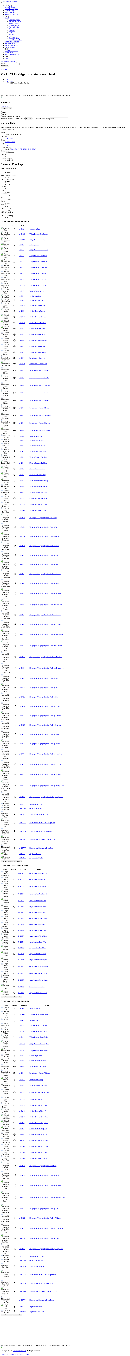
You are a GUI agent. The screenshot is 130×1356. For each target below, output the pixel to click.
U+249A (22, 492)
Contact (16, 1354)
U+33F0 (21, 754)
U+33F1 (21, 764)
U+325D (22, 1117)
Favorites (4, 69)
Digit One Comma (35, 854)
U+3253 (21, 1092)
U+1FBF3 (22, 1312)
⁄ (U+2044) (23, 149)
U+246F (21, 334)
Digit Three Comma (35, 1307)
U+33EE (22, 734)
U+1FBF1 (22, 858)
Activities (12, 31)
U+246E (21, 329)
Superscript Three (35, 1008)
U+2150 (21, 250)
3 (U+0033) (32, 149)
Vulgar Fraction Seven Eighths (38, 980)
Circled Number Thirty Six (38, 1134)
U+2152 (21, 262)
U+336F (21, 1197)
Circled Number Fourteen (37, 323)
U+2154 (21, 918)
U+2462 (21, 1056)
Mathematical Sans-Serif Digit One (40, 831)
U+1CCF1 (22, 808)
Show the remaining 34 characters (12, 1315)
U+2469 (21, 300)
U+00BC (22, 234)
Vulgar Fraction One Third (38, 267)
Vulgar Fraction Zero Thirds (38, 993)
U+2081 (21, 245)
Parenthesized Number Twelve (39, 378)
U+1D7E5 (22, 1283)
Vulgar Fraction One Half (37, 240)
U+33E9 (21, 687)
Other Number (9, 81)
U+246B (22, 311)
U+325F (21, 1129)
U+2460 (21, 296)
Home (7, 79)
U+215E (21, 980)
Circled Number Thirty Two (38, 1111)
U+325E (21, 1123)
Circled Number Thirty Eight (38, 1146)
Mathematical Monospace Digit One (41, 848)
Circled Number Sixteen (37, 334)
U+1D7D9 (22, 823)
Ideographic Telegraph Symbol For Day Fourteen (45, 725)
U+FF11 (21, 804)
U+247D (22, 364)
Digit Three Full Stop (36, 1080)
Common (8, 145)
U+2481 (21, 393)
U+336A (22, 646)
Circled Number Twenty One (38, 498)
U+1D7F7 (22, 848)
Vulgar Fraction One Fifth (37, 273)
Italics (5, 114)
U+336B (22, 657)
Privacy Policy (24, 1354)
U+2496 (21, 469)
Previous (3, 106)
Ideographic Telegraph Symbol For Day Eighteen (45, 764)
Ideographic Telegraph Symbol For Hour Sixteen (45, 624)
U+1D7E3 (22, 831)
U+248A (22, 1080)
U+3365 (21, 593)
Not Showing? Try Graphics (12, 116)
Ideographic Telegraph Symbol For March (42, 1166)
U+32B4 (22, 1152)
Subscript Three (34, 1020)
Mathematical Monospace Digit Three (41, 1300)
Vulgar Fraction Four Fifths (37, 942)
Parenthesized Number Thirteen (39, 385)
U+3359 (21, 555)
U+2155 (21, 273)
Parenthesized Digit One (37, 358)
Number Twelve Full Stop (37, 451)
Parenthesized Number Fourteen (39, 393)
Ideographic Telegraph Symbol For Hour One (44, 555)
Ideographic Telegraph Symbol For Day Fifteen (44, 734)
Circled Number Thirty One (38, 504)
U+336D (22, 668)
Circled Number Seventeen (38, 340)
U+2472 (21, 352)
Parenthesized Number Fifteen (39, 400)
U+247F (21, 378)
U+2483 (21, 408)
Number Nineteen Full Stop (38, 492)
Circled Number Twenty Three (39, 1092)
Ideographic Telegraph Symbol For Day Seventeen (45, 754)
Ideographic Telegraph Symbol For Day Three (44, 1209)
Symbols (12, 34)
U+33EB (22, 706)
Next (8, 106)
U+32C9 (22, 527)
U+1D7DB (22, 1275)
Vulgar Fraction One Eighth (38, 285)
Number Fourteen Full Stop (38, 463)
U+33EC (22, 716)
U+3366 (21, 604)
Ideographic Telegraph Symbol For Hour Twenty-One (46, 668)
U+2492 (21, 445)
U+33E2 (21, 1209)
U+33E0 (21, 678)
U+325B (22, 504)
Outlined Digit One (35, 808)
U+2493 (21, 451)
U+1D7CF (22, 814)
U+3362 (21, 564)
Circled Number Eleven (37, 305)
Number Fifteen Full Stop (37, 469)
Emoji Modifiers (14, 38)
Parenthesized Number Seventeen (40, 415)
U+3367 (21, 615)
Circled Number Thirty (36, 1099)
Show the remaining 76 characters (12, 861)
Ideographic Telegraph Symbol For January (43, 518)
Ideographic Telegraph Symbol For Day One (43, 678)
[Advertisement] (62, 90)
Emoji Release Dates (15, 40)
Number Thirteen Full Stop (38, 457)
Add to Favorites (6, 108)
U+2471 (21, 346)
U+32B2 (22, 1140)
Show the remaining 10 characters (12, 997)
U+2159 (21, 279)
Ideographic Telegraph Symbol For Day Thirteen (45, 716)
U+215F (21, 291)
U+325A (22, 1099)
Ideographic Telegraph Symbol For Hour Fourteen (45, 604)
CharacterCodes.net (19, 1351)
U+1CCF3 (22, 1260)
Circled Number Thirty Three (38, 1117)
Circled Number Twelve (37, 311)
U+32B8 (22, 1158)
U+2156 (21, 930)
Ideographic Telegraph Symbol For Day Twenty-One (46, 785)
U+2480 (21, 385)
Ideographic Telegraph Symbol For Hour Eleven (45, 574)
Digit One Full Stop (35, 436)
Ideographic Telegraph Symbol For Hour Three (44, 1175)
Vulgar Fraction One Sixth (37, 279)
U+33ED (22, 725)
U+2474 (21, 358)
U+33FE (22, 797)
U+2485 (21, 423)
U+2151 (21, 256)
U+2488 (21, 436)
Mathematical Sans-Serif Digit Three (41, 1283)
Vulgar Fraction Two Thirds (38, 918)
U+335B (22, 1175)
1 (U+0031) (15, 149)
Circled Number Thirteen (37, 317)
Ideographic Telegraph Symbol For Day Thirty (44, 1238)
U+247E (21, 370)
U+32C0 (22, 518)
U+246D (22, 323)
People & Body (14, 23)
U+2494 (21, 457)
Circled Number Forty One (38, 510)
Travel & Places (14, 29)
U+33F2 (21, 774)
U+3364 (21, 583)
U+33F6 (21, 1228)
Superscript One (34, 229)
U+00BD (22, 240)
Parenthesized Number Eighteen (39, 423)
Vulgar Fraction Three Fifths (38, 936)
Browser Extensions (7, 1354)
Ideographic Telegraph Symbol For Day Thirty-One (46, 797)
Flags (10, 36)
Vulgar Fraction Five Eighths (38, 973)
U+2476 (21, 1066)
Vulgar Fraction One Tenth (38, 262)
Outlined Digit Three (36, 1260)
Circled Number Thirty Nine (38, 1152)
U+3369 (21, 634)
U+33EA (22, 697)
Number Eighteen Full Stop (38, 486)
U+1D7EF (22, 1291)
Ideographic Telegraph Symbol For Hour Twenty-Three (47, 1197)
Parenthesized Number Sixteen (39, 408)
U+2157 (21, 936)
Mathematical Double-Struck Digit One (42, 823)
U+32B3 (22, 1146)
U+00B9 (22, 229)
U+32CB (22, 546)
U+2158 (21, 942)
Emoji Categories (14, 20)
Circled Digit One (35, 296)
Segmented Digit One (36, 858)
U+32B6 (22, 510)
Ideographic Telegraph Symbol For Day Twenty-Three (47, 1228)
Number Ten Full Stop (36, 440)
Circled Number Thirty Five (38, 1129)
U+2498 (21, 481)
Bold (4, 112)
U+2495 (21, 463)
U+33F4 (21, 785)
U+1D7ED (22, 839)
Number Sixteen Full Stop (37, 475)
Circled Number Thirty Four (38, 1123)
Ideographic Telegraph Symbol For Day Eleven (44, 697)
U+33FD (22, 1238)
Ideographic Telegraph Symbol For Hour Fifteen (45, 615)
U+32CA (22, 536)
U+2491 (21, 440)
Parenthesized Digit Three (37, 1066)
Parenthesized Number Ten (38, 364)
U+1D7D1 (22, 1266)
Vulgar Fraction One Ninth (38, 256)
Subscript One (34, 245)
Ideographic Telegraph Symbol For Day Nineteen (45, 774)
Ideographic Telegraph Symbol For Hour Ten (43, 564)
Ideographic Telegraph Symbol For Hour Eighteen (45, 646)
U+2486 (21, 430)
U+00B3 (22, 1008)
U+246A (22, 305)
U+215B (22, 285)
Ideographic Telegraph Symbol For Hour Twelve (45, 583)
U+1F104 (22, 1307)
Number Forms (10, 142)
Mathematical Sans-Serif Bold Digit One (42, 839)
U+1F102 (22, 854)
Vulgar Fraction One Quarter (38, 234)
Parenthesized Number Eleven (39, 370)
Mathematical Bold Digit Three (39, 1266)
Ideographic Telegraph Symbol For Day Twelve (44, 706)
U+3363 (21, 574)
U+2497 (21, 475)
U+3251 (21, 498)
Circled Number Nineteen (37, 352)
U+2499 (21, 486)
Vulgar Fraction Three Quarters (39, 886)
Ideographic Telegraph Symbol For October (43, 527)
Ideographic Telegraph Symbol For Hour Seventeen (46, 634)
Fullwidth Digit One (35, 804)
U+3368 (21, 624)
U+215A (21, 954)
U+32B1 (22, 1134)
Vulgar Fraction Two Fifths (37, 930)
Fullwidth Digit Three (36, 1256)
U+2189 (21, 993)
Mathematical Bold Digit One (38, 814)
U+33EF (22, 744)
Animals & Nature (15, 25)
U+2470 (21, 340)
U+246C (22, 317)
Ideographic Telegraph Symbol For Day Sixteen (44, 744)
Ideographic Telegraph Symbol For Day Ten (43, 687)
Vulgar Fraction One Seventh (38, 250)
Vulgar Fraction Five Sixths (37, 954)
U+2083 (21, 1020)
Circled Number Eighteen (37, 346)
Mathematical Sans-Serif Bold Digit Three (42, 1291)
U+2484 (21, 415)
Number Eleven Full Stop (37, 445)
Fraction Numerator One (37, 291)
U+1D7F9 (22, 1300)
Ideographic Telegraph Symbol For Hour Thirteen (45, 593)
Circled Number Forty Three (38, 1158)
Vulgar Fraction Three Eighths (38, 966)
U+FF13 (21, 1256)
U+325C (22, 1111)
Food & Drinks (14, 27)
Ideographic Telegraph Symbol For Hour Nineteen (45, 657)
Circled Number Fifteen (37, 329)
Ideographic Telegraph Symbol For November (44, 536)
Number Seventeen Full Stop (38, 481)
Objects (11, 32)
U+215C (21, 966)
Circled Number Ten (36, 300)
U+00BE (21, 886)
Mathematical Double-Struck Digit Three (42, 1275)
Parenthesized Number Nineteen (39, 430)
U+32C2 (22, 1166)
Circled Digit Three (35, 1056)
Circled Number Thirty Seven (39, 1140)
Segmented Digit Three (36, 1312)
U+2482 (21, 400)
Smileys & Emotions (15, 21)
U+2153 (21, 267)
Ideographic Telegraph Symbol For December (44, 546)
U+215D (21, 973)
